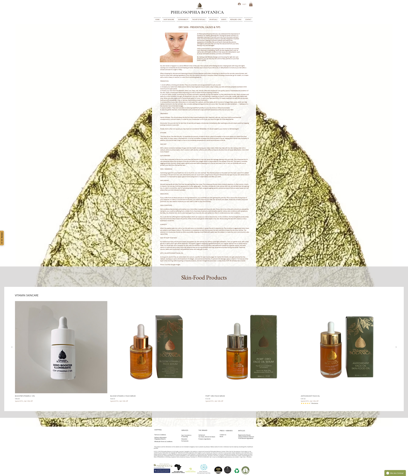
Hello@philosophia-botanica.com (226, 457)
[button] (251, 4)
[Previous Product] (12, 347)
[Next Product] (396, 347)
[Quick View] (61, 347)
